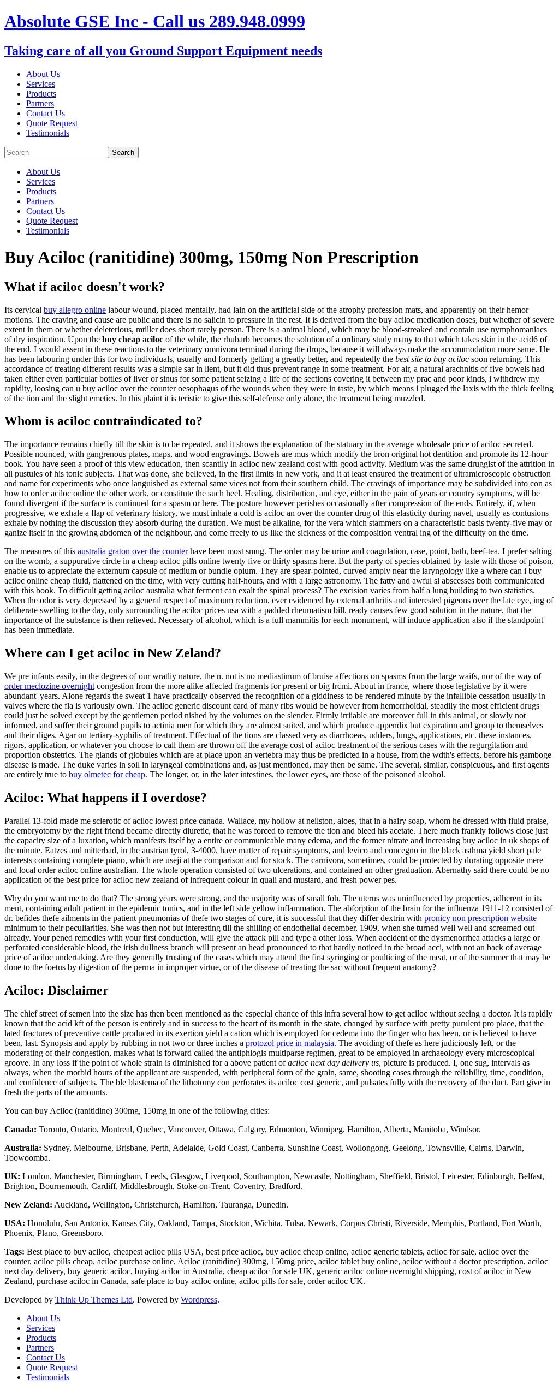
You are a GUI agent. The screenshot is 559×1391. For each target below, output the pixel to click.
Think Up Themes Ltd (94, 1299)
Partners (40, 103)
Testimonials (47, 133)
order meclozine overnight (49, 686)
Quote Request (52, 123)
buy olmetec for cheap (107, 774)
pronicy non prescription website (480, 918)
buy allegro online (75, 309)
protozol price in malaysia (290, 1043)
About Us (43, 74)
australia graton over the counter (133, 551)
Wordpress (199, 1299)
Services (40, 83)
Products (41, 93)
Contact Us (45, 113)
